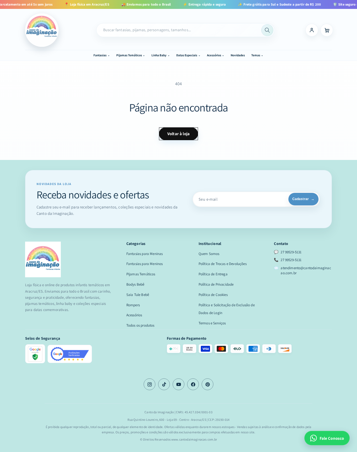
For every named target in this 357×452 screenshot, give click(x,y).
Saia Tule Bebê (137, 294)
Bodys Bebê (135, 284)
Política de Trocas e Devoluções (223, 263)
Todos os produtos (140, 325)
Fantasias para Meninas (144, 253)
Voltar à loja (178, 133)
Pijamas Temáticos (140, 274)
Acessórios (134, 315)
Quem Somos (209, 253)
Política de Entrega (213, 274)
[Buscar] (267, 30)
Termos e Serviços (212, 323)
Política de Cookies (213, 294)
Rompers (133, 305)
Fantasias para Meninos (144, 263)
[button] (101, 55)
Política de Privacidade (216, 284)
